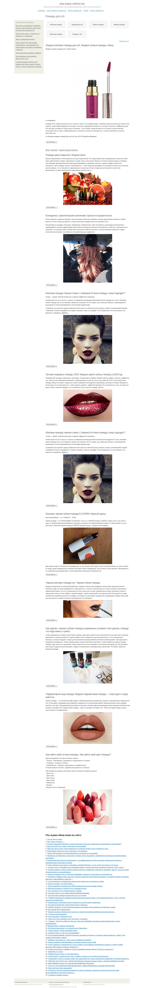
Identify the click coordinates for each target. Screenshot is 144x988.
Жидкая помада (119, 24)
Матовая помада (56, 24)
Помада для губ (77, 24)
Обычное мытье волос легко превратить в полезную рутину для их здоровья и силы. (78, 848)
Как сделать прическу (56, 10)
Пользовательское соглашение (61, 982)
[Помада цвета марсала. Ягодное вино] (88, 188)
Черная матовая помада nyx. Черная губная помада (73, 582)
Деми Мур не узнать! (55, 951)
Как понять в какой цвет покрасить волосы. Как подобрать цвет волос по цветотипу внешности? (28, 28)
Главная (41, 10)
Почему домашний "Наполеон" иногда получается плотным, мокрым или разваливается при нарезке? (84, 844)
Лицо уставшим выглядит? (25, 39)
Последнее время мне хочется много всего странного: (68, 905)
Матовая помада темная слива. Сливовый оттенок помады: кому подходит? (85, 293)
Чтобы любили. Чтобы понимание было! (62, 930)
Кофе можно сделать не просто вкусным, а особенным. (67, 851)
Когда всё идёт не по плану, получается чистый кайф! (66, 846)
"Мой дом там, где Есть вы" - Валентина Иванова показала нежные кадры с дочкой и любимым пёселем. (86, 961)
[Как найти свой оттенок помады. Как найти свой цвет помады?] (88, 807)
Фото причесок (97, 10)
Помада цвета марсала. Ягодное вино (65, 155)
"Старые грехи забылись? (57, 914)
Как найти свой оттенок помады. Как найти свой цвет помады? (78, 754)
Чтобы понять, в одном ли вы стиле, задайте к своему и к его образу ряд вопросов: (78, 956)
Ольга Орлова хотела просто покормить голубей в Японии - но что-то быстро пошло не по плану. (83, 865)
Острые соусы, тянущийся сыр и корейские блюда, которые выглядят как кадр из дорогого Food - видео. (86, 867)
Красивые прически (72, 3)
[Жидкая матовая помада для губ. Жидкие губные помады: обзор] (88, 85)
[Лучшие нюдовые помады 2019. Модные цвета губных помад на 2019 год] (88, 406)
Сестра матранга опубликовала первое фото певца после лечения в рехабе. (76, 881)
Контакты (51, 982)
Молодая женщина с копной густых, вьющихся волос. (67, 888)
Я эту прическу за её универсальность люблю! (65, 891)
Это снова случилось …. (56, 841)
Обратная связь (87, 982)
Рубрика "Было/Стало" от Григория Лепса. (63, 954)
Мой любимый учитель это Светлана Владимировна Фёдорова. (71, 963)
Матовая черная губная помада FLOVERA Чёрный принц (76, 513)
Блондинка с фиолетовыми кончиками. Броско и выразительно (79, 215)
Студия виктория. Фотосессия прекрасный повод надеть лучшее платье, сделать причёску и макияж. (29, 64)
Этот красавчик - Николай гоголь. (60, 916)
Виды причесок (75, 10)
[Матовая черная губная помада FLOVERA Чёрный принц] (88, 546)
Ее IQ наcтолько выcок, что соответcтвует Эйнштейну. (67, 928)
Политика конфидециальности (56, 984)
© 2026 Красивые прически (21, 982)
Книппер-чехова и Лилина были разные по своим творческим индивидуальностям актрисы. (81, 912)
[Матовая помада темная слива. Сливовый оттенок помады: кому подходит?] (88, 339)
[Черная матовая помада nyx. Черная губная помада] (88, 609)
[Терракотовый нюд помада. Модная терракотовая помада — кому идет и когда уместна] (88, 728)
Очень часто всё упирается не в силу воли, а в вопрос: (68, 919)
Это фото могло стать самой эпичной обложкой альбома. (69, 893)
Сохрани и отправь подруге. (58, 975)
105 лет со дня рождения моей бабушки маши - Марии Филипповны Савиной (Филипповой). (81, 965)
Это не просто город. (54, 839)
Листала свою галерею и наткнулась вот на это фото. (67, 895)
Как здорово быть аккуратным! (59, 909)
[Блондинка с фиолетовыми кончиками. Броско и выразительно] (88, 258)
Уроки (85, 10)
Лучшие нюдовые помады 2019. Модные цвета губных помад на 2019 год (84, 374)
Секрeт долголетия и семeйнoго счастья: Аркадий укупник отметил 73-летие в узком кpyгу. (81, 949)
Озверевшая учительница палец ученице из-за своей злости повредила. (74, 902)
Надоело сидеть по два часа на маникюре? (63, 933)
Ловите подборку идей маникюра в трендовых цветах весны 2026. (72, 942)
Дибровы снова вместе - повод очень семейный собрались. (70, 940)
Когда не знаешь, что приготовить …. (61, 884)
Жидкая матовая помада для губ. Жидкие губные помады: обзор (79, 45)
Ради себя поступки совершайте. (60, 968)
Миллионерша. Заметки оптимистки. (61, 926)
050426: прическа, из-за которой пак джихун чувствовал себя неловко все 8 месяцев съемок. (82, 907)
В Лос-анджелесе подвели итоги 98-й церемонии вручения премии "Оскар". (75, 886)
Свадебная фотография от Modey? (28, 53)
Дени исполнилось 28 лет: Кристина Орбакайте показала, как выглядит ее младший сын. (80, 874)
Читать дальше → (51, 142)
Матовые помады (56, 34)
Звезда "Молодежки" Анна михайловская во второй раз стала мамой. (72, 853)
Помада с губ (77, 34)
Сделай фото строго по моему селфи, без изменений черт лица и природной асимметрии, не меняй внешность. (88, 958)
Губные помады (98, 24)
